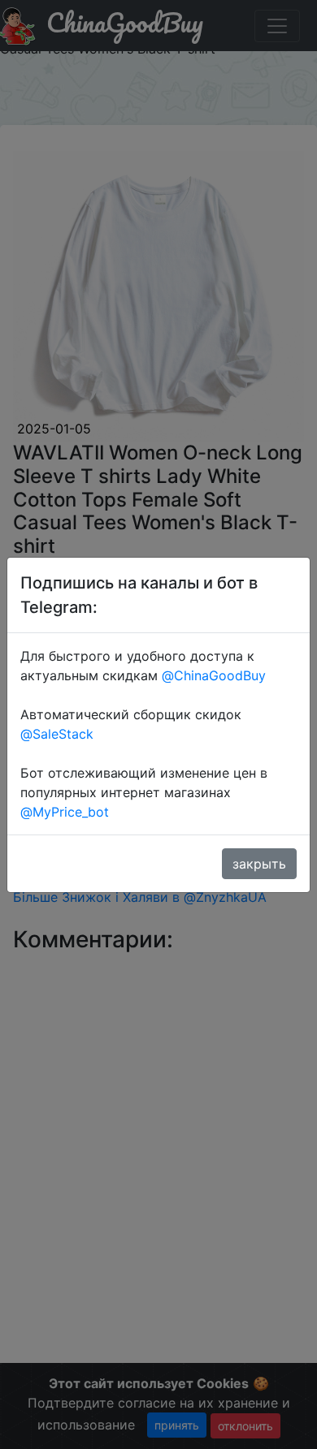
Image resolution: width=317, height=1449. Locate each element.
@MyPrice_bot (64, 812)
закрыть (259, 864)
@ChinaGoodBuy (214, 675)
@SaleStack (56, 734)
